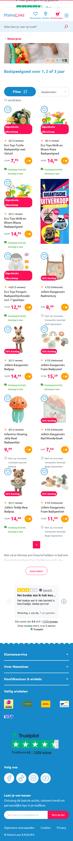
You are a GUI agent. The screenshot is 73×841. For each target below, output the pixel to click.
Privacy (61, 827)
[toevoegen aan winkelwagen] (28, 160)
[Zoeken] (66, 26)
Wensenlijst (35, 16)
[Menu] (66, 15)
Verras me (58, 815)
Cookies (46, 827)
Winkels (45, 16)
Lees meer (36, 571)
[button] (62, 56)
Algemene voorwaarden (19, 827)
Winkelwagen (56, 14)
